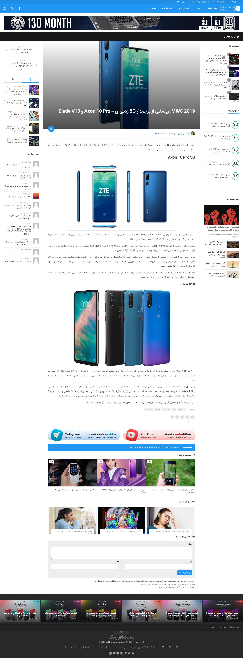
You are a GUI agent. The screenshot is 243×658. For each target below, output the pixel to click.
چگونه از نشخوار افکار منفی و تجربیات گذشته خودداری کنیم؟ (73, 533)
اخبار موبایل (166, 409)
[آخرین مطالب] (30, 80)
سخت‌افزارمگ (234, 627)
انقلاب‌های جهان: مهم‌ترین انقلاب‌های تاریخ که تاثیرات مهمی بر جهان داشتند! (223, 228)
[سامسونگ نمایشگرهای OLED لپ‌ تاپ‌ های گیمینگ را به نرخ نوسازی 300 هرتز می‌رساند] (234, 72)
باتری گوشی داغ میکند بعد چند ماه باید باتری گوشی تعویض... (17, 206)
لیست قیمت (167, 8)
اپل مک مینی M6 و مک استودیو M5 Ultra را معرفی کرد (216, 97)
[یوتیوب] (159, 435)
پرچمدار (157, 409)
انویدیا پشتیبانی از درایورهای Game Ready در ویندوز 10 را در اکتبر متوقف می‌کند (16, 128)
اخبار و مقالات (212, 8)
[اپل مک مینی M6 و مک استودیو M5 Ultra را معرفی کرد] (234, 98)
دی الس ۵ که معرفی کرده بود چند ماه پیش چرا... (18, 187)
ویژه (154, 8)
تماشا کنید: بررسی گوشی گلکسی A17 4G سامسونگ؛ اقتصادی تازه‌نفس (217, 163)
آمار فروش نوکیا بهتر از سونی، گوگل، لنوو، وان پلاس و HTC (75, 489)
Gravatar (171, 587)
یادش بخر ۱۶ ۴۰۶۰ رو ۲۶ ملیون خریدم (18, 261)
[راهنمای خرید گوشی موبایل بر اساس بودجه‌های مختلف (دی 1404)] (142, 611)
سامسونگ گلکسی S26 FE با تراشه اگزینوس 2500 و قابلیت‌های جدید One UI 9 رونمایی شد (146, 447)
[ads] (121, 23)
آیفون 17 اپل (181, 1)
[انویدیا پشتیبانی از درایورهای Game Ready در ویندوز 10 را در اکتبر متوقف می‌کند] (34, 128)
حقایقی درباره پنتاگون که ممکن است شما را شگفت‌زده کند (215, 244)
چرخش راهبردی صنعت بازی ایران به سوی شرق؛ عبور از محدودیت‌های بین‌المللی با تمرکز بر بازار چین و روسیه (16, 90)
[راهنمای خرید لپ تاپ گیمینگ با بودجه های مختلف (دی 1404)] (20, 611)
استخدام (204, 627)
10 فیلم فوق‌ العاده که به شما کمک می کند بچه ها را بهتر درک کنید (123, 533)
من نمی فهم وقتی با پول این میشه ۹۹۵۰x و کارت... (19, 177)
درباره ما (223, 627)
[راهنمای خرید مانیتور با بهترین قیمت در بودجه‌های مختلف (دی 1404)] (101, 611)
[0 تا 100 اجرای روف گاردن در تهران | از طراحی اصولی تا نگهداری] (233, 254)
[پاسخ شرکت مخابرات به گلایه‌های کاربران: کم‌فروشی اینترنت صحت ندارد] (234, 85)
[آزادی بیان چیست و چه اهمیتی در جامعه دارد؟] (233, 274)
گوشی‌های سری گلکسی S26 (199, 1)
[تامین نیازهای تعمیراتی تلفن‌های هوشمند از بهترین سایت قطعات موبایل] (34, 103)
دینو (161, 1)
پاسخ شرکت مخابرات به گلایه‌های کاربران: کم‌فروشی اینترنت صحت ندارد (215, 85)
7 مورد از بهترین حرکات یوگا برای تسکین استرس (215, 264)
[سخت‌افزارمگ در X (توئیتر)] (114, 653)
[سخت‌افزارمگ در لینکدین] (110, 653)
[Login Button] (4, 8)
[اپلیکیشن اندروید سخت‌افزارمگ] (129, 653)
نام (190, 561)
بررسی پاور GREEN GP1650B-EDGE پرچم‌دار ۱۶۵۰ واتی (219, 125)
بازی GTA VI (232, 1)
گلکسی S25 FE (218, 1)
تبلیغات (213, 627)
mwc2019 (181, 409)
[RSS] (132, 653)
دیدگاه (189, 544)
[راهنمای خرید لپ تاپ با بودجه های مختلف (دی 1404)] (61, 611)
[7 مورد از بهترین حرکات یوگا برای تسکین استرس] (233, 264)
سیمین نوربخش (179, 133)
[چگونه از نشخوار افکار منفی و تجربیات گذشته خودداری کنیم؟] (72, 520)
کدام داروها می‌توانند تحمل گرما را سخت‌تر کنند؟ (173, 531)
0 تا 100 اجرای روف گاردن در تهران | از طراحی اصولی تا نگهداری (215, 255)
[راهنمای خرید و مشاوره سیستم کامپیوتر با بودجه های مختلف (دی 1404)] (182, 611)
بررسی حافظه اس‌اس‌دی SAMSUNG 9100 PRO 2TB (217, 138)
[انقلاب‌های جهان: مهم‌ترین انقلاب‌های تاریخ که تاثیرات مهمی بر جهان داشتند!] (221, 215)
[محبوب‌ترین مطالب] (13, 80)
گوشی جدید (148, 409)
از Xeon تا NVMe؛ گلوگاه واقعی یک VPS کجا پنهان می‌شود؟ (16, 141)
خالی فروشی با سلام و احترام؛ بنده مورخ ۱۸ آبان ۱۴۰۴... (19, 217)
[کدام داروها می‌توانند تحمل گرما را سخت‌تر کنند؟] (170, 520)
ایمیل (116, 561)
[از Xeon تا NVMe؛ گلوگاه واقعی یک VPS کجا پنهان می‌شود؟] (34, 141)
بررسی (198, 8)
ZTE (173, 409)
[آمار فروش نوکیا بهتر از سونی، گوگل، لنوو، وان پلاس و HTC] (72, 472)
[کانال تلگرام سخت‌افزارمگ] (125, 653)
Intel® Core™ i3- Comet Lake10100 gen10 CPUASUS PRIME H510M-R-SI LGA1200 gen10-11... (19, 230)
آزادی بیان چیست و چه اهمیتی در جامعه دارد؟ (217, 274)
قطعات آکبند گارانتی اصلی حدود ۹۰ (19, 196)
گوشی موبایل (231, 36)
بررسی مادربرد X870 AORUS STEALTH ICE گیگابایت (219, 150)
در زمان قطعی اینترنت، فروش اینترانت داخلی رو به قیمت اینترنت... (17, 243)
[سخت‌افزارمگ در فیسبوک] (118, 653)
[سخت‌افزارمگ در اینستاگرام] (121, 653)
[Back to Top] (121, 633)
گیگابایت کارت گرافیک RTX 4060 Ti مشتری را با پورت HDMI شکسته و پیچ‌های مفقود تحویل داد (216, 59)
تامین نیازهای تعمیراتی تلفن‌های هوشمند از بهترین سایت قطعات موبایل (15, 103)
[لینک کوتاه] (156, 133)
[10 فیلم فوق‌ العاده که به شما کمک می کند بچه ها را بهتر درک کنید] (121, 520)
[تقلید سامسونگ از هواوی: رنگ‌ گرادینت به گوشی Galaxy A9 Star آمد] (121, 472)
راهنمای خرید (184, 8)
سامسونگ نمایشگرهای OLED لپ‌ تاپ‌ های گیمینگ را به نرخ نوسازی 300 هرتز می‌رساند (216, 72)
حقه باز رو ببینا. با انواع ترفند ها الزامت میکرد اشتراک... (18, 166)
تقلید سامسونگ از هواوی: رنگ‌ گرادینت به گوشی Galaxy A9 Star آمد (123, 491)
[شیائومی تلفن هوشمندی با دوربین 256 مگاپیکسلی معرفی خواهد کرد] (170, 472)
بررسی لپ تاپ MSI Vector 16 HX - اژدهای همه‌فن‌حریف (217, 176)
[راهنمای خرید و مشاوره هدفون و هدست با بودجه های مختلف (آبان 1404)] (223, 611)
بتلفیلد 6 (170, 1)
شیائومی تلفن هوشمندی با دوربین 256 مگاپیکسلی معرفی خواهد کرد (173, 491)
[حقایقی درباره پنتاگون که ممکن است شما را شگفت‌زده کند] (233, 244)
